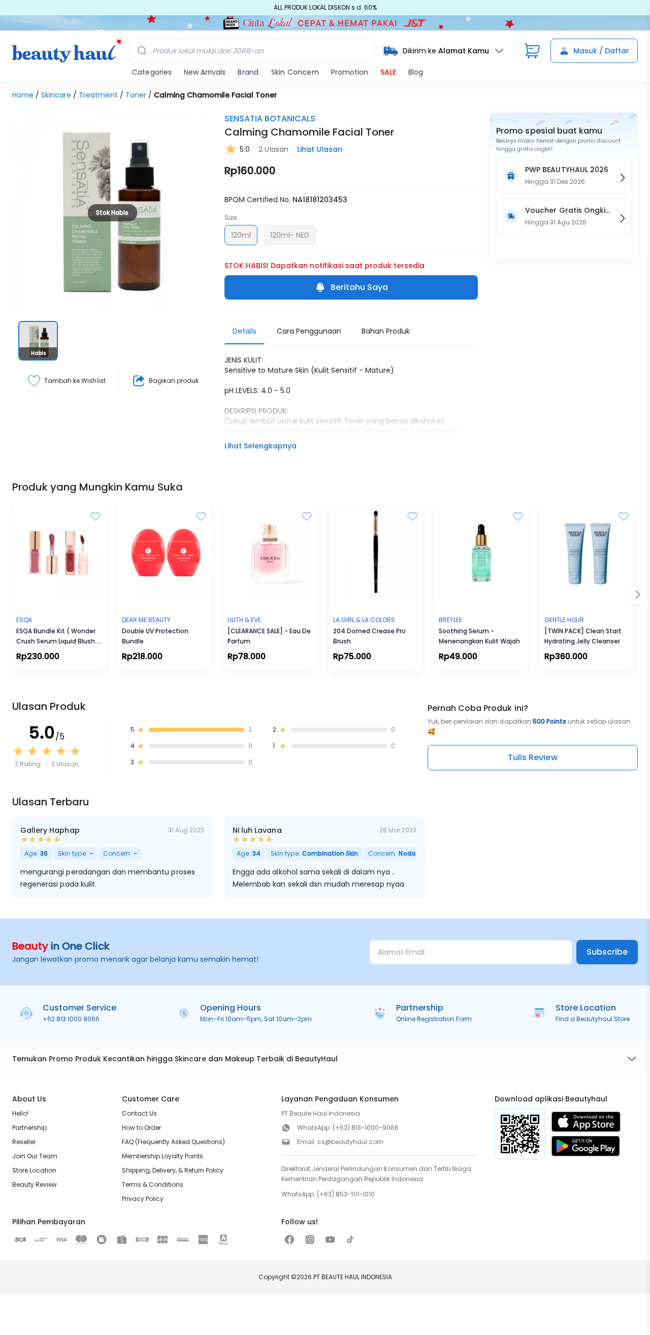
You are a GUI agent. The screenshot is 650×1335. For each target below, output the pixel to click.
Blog (415, 72)
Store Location (34, 1170)
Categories (152, 72)
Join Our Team (34, 1156)
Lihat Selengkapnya (260, 446)
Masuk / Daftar (601, 51)
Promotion (349, 72)
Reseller (24, 1141)
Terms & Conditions (152, 1184)
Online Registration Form (434, 1019)
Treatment (98, 95)
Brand (248, 72)
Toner (135, 95)
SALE (388, 72)
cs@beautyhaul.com (350, 1141)
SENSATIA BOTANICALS (269, 118)
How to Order (141, 1127)
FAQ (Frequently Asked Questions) (173, 1141)
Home (23, 95)
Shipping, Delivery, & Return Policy (172, 1170)
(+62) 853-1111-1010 (346, 1194)
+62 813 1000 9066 (71, 1019)
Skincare (56, 95)
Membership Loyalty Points (162, 1156)
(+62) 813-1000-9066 (366, 1127)
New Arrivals (204, 72)
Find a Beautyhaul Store (593, 1019)
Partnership (29, 1127)
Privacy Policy (143, 1198)
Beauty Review (34, 1184)
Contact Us (139, 1113)
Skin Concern (295, 72)
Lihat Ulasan (319, 149)
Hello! (20, 1113)
